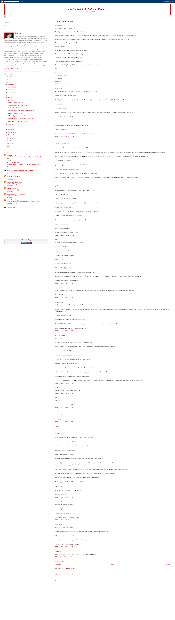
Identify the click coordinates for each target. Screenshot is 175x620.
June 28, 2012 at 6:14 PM (64, 497)
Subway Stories (10, 178)
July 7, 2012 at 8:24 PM (63, 557)
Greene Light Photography (14, 182)
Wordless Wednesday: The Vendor (15, 184)
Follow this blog (26, 242)
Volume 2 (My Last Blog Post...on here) (16, 190)
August (10, 95)
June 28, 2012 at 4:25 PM (64, 407)
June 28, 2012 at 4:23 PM (64, 383)
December (11, 84)
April (9, 127)
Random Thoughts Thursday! (64, 21)
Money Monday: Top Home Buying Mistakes (20, 118)
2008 (8, 146)
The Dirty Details (11, 207)
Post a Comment (59, 561)
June (9, 100)
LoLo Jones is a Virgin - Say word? (17, 121)
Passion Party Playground (14, 200)
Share (56, 581)
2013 (8, 79)
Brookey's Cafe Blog (87, 8)
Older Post (168, 564)
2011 (8, 138)
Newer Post (58, 564)
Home (112, 564)
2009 (8, 143)
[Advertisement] (70, 598)
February (10, 132)
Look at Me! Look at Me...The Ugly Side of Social (19, 172)
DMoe (56, 426)
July (9, 97)
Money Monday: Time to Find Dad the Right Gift (21, 110)
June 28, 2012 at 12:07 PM (64, 136)
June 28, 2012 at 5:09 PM (64, 422)
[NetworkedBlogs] (26, 240)
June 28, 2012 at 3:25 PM (64, 331)
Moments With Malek (13, 163)
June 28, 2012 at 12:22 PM (64, 235)
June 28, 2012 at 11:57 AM (64, 84)
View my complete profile (13, 68)
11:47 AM (66, 25)
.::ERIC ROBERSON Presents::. (16, 194)
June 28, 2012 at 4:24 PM (64, 393)
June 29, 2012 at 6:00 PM (64, 547)
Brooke (57, 388)
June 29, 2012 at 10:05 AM (64, 520)
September (11, 92)
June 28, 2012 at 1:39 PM (64, 283)
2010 (8, 141)
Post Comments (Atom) (68, 568)
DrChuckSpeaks (11, 155)
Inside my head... (11, 188)
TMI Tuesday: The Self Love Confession (19, 116)
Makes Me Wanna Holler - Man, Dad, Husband (20, 170)
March (10, 129)
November (11, 87)
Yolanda (57, 88)
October (10, 90)
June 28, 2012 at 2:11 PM (64, 297)
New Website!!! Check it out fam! (15, 195)
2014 (8, 77)
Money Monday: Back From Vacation (18, 105)
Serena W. (57, 141)
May (9, 124)
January (10, 135)
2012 (8, 82)
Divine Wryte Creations (13, 176)
